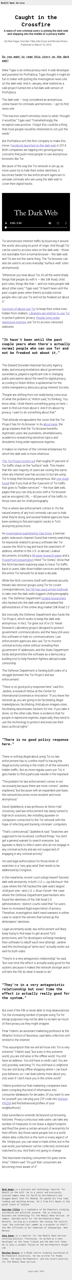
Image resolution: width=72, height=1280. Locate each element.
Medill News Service (13, 3)
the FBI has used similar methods (47, 589)
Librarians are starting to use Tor (49, 313)
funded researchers (53, 598)
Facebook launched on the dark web (33, 145)
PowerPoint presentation (18, 560)
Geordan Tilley (11, 1209)
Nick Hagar (8, 1189)
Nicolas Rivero (10, 1252)
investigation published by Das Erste (29, 533)
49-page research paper (47, 555)
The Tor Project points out (18, 461)
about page (50, 424)
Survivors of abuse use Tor (18, 309)
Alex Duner (8, 1235)
